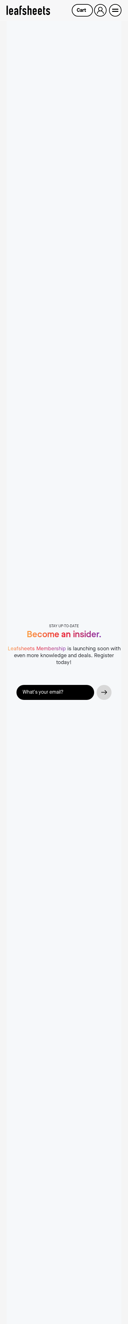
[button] (82, 10)
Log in (100, 10)
